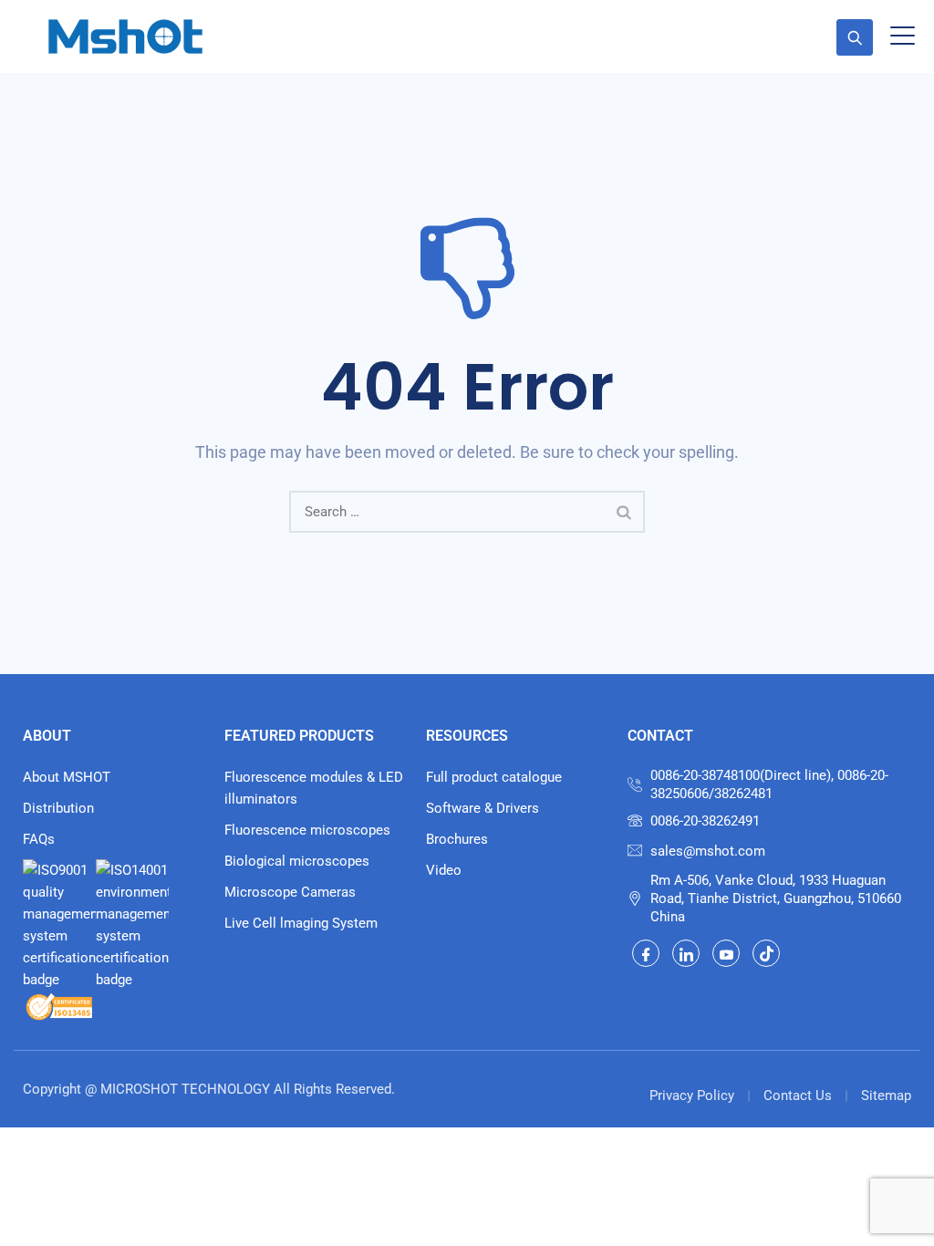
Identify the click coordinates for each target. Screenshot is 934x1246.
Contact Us (797, 1095)
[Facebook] (645, 953)
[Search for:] (467, 512)
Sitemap (886, 1095)
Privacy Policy (691, 1095)
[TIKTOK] (766, 953)
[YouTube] (726, 953)
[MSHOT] (125, 36)
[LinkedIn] (686, 953)
